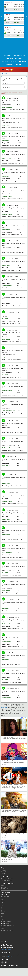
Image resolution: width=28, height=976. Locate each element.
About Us (3, 870)
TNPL (2, 913)
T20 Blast (3, 901)
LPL (2, 905)
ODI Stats (3, 886)
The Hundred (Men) (6, 921)
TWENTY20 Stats (5, 889)
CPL (2, 902)
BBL (2, 899)
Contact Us (4, 872)
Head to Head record (6, 880)
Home (5, 73)
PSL (2, 904)
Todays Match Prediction (7, 878)
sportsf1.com (4, 707)
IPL (2, 898)
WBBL (2, 928)
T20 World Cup (5, 896)
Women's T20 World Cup (7, 925)
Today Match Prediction (19, 55)
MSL (2, 910)
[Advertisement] (14, 46)
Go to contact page (6, 949)
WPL (2, 927)
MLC (2, 908)
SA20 (2, 916)
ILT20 (2, 918)
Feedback (3, 873)
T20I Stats (3, 887)
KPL (2, 915)
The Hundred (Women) (7, 930)
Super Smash (4, 912)
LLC (2, 919)
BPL (2, 907)
